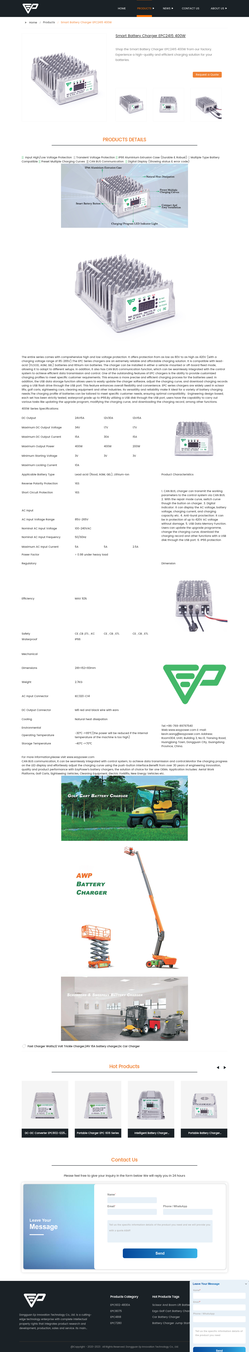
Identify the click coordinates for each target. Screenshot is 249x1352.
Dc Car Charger (129, 1046)
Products (144, 8)
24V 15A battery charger (101, 1046)
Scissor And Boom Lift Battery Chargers (172, 1305)
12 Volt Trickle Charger (70, 1046)
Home (122, 8)
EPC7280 (116, 1323)
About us (217, 8)
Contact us (190, 8)
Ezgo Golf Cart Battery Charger (173, 1311)
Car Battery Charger (166, 1317)
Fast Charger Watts (41, 1046)
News (166, 8)
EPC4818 (115, 1317)
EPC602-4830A (120, 1305)
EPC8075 (116, 1311)
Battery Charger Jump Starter (172, 1323)
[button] (218, 1067)
